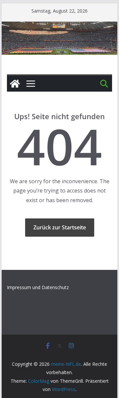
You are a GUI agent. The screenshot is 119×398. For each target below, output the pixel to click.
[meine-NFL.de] (15, 84)
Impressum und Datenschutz (38, 287)
